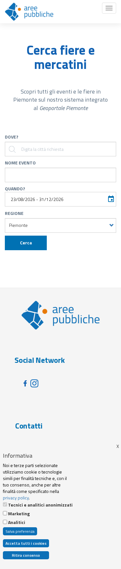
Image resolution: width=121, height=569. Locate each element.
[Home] (29, 12)
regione (14, 213)
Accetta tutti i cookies (25, 543)
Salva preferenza (20, 531)
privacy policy (16, 497)
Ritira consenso (26, 555)
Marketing (19, 513)
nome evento (20, 163)
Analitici (16, 522)
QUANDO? (15, 188)
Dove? (11, 137)
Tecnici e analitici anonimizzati (40, 505)
